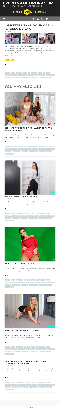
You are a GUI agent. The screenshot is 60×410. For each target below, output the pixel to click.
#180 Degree (19, 72)
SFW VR (13, 72)
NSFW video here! (9, 59)
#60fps (40, 72)
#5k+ (36, 72)
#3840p (25, 72)
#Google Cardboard (43, 75)
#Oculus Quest (16, 77)
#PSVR (40, 77)
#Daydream (27, 75)
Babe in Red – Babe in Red (19, 264)
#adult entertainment (10, 75)
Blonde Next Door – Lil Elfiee (22, 330)
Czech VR (7, 72)
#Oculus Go (8, 77)
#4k (32, 72)
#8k (44, 72)
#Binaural (20, 75)
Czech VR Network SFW (31, 407)
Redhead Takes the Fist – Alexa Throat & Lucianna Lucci (29, 129)
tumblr (42, 18)
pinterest (51, 18)
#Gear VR (34, 75)
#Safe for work (48, 77)
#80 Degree (42, 146)
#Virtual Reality (9, 153)
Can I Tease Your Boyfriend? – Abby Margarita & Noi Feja (25, 363)
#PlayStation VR (33, 77)
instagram (38, 18)
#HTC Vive (52, 75)
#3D (29, 72)
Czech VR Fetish (9, 146)
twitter (46, 18)
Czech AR (7, 280)
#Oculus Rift (24, 77)
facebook (34, 18)
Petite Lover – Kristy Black (21, 197)
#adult (48, 72)
